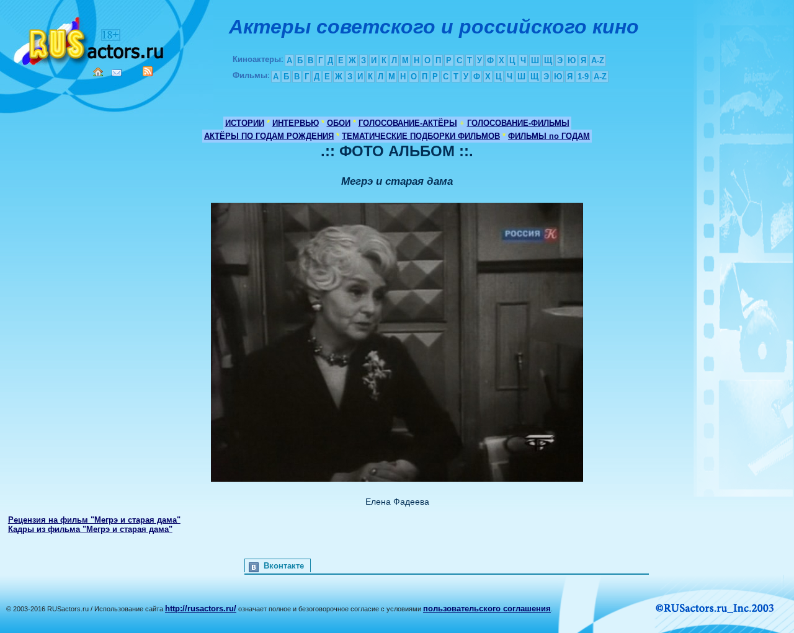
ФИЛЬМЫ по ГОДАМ (549, 136)
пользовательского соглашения (487, 608)
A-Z (597, 60)
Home (98, 72)
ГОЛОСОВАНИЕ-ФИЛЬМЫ (518, 123)
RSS (148, 71)
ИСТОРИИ (244, 123)
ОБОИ (338, 123)
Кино (89, 38)
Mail (117, 72)
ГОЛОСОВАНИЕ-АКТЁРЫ (408, 123)
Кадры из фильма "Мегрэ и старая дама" (90, 529)
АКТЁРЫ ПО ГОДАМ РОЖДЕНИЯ (269, 136)
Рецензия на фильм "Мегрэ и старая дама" (94, 520)
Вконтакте (284, 565)
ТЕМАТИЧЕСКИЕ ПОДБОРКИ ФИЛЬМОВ (421, 136)
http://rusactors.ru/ (200, 608)
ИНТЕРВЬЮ (295, 123)
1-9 (583, 76)
